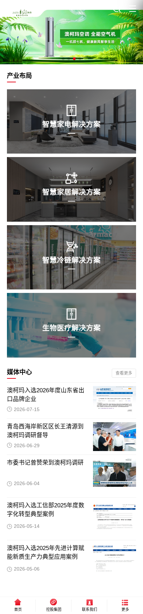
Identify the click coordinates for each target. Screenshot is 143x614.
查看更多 (124, 373)
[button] (63, 58)
